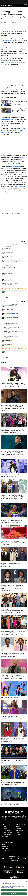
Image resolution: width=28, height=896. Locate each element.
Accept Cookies (14, 893)
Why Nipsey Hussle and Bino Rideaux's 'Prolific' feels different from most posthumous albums (12, 740)
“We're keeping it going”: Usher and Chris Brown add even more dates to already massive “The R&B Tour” (13, 654)
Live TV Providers (6, 830)
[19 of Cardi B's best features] (14, 688)
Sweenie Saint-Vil (6, 22)
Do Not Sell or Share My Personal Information (14, 890)
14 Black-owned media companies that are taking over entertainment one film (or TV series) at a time (13, 564)
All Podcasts (5, 828)
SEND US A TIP (14, 861)
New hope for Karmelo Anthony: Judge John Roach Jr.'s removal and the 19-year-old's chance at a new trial (13, 430)
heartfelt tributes (11, 62)
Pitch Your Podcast (7, 832)
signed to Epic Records (7, 119)
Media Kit (18, 832)
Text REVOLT (5, 848)
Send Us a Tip (19, 830)
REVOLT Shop (6, 850)
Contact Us (5, 846)
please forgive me (15, 166)
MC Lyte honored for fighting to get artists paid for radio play (11, 475)
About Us (18, 826)
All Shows (4, 826)
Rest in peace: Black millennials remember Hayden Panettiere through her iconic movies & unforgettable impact (13, 677)
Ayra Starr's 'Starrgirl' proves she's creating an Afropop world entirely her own (12, 717)
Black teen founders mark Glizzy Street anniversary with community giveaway (19, 103)
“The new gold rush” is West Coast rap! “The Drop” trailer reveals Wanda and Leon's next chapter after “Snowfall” (12, 610)
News (1, 9)
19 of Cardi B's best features (9, 697)
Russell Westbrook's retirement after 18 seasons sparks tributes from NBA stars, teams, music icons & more (13, 782)
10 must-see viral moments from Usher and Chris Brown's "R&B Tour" (12, 803)
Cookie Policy (11, 887)
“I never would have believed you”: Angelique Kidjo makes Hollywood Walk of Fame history (12, 542)
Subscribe (4, 844)
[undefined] (6, 103)
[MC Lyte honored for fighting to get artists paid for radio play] (14, 466)
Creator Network (6, 834)
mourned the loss (17, 46)
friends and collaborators (13, 40)
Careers (18, 834)
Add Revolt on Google (9, 23)
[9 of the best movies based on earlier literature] (14, 751)
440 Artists (5, 836)
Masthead (18, 828)
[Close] (26, 881)
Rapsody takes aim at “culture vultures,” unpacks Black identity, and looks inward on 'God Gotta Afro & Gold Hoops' (13, 384)
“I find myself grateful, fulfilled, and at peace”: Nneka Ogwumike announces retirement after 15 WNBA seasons (12, 520)
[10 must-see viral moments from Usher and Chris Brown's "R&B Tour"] (14, 794)
